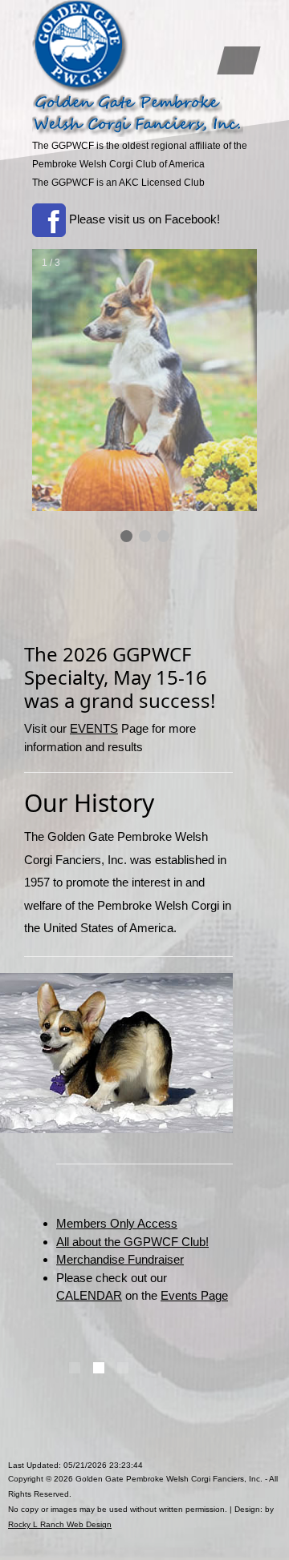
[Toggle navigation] (238, 60)
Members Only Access (116, 1223)
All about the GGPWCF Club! (132, 1241)
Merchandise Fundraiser (120, 1259)
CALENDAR (89, 1295)
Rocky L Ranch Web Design (60, 1524)
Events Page (194, 1295)
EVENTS (94, 728)
